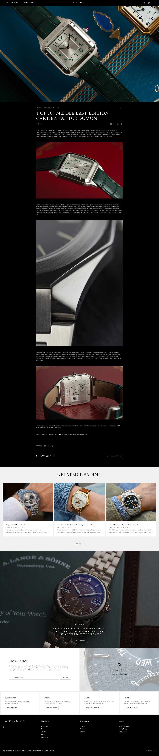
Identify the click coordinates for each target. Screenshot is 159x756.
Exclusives (44, 726)
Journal (43, 731)
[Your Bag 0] (149, 3)
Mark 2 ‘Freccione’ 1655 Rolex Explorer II (123, 525)
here (59, 434)
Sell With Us (44, 737)
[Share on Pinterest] (114, 124)
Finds (43, 729)
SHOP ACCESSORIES (92, 707)
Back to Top (152, 750)
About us (82, 726)
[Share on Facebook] (111, 124)
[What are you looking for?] (144, 3)
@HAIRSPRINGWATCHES (119, 674)
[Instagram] (3, 727)
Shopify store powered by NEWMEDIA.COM (41, 750)
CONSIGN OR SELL (79, 640)
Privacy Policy (123, 729)
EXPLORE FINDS (52, 707)
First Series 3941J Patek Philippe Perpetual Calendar (75, 525)
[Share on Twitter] (118, 124)
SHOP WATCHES (12, 707)
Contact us (83, 729)
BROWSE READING (131, 707)
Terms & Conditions (124, 726)
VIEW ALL (79, 543)
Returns (82, 731)
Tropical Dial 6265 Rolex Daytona (17, 525)
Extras (43, 734)
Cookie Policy (123, 731)
